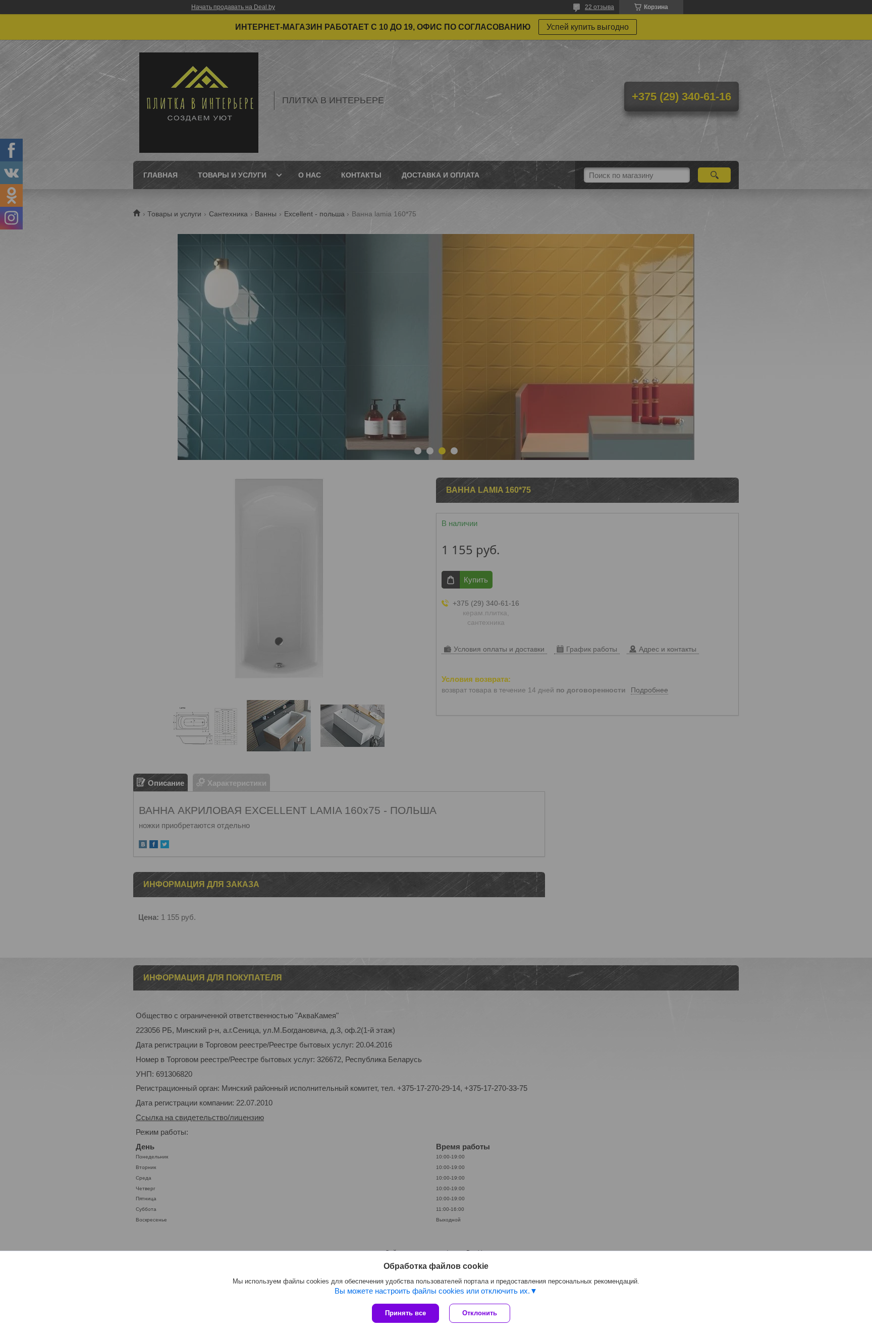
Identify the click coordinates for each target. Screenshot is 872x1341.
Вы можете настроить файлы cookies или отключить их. (432, 1291)
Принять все (405, 1313)
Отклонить (479, 1313)
